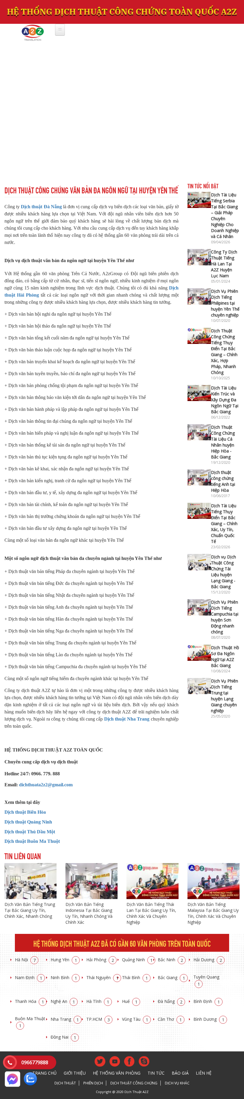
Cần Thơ (170, 1019)
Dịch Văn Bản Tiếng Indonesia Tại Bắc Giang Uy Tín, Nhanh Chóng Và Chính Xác (88, 913)
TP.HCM (98, 1019)
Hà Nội (25, 959)
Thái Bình (135, 977)
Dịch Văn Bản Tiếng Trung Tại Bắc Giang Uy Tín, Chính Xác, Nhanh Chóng (29, 910)
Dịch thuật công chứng (133, 1083)
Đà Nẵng (170, 1001)
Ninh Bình (64, 977)
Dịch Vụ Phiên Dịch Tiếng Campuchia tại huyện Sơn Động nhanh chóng (224, 617)
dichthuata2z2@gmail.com (46, 784)
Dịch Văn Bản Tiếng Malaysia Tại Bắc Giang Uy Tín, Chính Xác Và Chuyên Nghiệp (213, 913)
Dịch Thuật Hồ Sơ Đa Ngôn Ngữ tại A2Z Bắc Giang (225, 656)
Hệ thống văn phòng (116, 1073)
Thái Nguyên (102, 977)
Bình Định (206, 1001)
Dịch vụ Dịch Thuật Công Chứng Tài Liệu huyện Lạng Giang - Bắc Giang (223, 571)
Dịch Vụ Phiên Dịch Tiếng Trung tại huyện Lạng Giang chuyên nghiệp (224, 695)
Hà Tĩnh (97, 1001)
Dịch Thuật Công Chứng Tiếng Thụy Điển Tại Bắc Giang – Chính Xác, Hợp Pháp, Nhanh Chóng (224, 351)
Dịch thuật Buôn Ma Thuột (32, 841)
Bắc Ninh (170, 959)
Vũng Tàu (135, 1019)
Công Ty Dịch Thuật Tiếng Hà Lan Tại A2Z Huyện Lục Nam (224, 263)
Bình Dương (208, 1019)
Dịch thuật (65, 1083)
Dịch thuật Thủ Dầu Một (29, 831)
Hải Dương (207, 959)
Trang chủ (44, 1073)
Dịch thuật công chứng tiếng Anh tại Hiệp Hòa (223, 481)
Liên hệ (204, 1073)
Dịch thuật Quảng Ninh (28, 821)
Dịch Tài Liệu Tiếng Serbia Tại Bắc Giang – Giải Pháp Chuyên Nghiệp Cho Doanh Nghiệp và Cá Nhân (225, 215)
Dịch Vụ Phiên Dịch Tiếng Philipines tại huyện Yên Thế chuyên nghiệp (225, 303)
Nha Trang (65, 1019)
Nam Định (28, 977)
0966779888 (34, 1062)
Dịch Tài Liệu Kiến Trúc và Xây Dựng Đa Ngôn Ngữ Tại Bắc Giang (224, 399)
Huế (129, 1001)
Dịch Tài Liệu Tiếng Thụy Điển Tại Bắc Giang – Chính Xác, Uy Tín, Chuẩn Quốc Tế (224, 523)
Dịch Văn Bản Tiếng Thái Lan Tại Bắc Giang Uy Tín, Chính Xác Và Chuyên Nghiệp (151, 913)
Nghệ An (63, 1001)
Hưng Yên (64, 959)
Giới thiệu (75, 1073)
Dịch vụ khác (177, 1083)
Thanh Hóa (29, 1001)
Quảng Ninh (137, 959)
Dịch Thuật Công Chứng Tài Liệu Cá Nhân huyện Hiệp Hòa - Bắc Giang (223, 442)
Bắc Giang (171, 977)
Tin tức (156, 1073)
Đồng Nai (63, 1037)
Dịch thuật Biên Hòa (25, 812)
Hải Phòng (100, 959)
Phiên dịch (93, 1083)
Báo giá (180, 1073)
